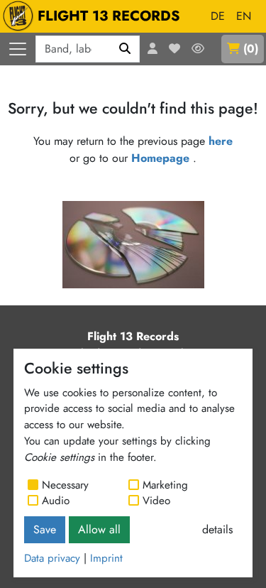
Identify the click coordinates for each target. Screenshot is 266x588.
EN (243, 16)
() (250, 48)
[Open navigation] (17, 49)
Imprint (106, 558)
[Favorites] (174, 49)
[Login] (152, 49)
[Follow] (198, 49)
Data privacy (52, 558)
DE (218, 16)
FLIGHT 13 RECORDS (109, 16)
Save (44, 529)
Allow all (99, 529)
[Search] (125, 49)
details (217, 529)
